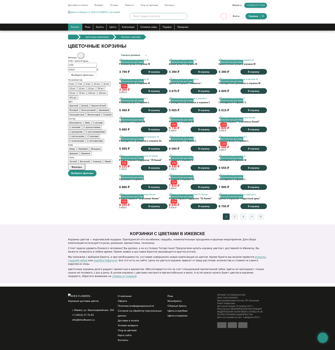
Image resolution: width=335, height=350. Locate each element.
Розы (87, 27)
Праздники (182, 27)
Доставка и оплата (78, 5)
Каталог (75, 27)
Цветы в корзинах (178, 315)
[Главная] (72, 37)
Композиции (128, 27)
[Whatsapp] (70, 328)
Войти (236, 16)
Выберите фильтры (82, 75)
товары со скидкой (124, 276)
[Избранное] (224, 16)
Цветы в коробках (178, 310)
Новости (129, 5)
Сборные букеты (177, 305)
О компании (125, 296)
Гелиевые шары (148, 27)
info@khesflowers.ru (83, 319)
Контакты (169, 5)
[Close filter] (80, 55)
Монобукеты (175, 301)
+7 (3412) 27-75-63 (255, 5)
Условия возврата (128, 325)
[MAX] (82, 328)
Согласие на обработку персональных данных (140, 313)
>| (261, 216)
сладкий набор (77, 260)
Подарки (167, 27)
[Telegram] (76, 328)
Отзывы (114, 5)
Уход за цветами (149, 5)
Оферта (122, 301)
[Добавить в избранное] (163, 57)
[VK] (88, 328)
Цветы (112, 27)
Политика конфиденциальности (136, 305)
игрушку (260, 257)
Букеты (100, 27)
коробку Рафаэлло (105, 260)
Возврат (99, 5)
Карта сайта (125, 335)
